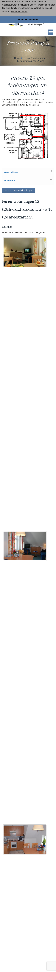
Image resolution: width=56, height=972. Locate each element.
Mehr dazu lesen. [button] (19, 12)
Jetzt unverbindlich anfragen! (19, 190)
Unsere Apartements (34, 58)
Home (17, 58)
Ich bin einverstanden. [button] (28, 19)
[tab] (28, 172)
